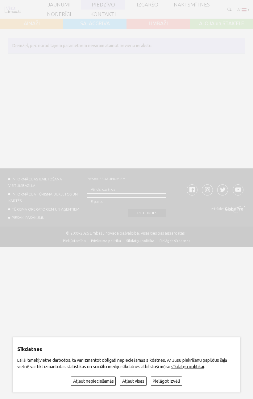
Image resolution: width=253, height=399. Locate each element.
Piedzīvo (103, 4)
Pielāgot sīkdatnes (175, 241)
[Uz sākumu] (12, 9)
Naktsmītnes (192, 4)
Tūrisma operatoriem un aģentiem (45, 209)
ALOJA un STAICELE (221, 23)
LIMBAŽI (158, 23)
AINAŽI (32, 23)
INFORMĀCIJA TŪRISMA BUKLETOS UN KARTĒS (42, 197)
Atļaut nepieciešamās (93, 381)
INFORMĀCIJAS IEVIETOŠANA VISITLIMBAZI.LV (35, 182)
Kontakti (103, 14)
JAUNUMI (59, 4)
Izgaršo (147, 4)
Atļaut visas (133, 381)
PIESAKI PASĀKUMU (28, 218)
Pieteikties (147, 213)
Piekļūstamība (74, 241)
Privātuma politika (106, 241)
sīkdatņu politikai (187, 366)
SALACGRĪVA (95, 23)
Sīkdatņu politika (140, 241)
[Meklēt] (229, 9)
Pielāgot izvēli (166, 381)
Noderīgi (59, 14)
